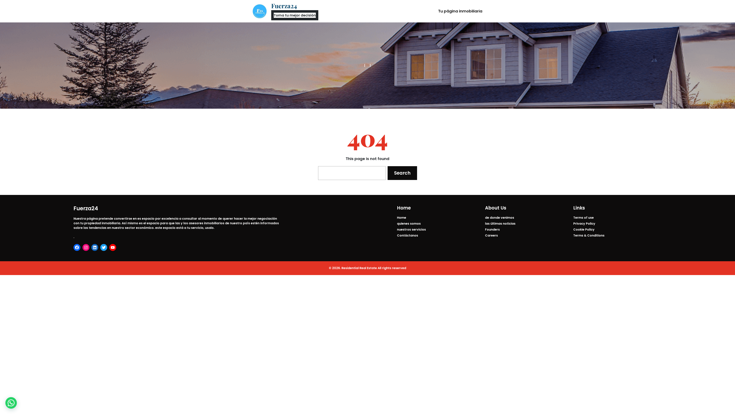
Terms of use (583, 217)
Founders (492, 229)
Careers (491, 235)
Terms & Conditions (588, 235)
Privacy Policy (584, 223)
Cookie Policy (584, 229)
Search (402, 173)
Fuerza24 (284, 6)
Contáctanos (407, 235)
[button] (11, 403)
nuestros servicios (411, 229)
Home (401, 217)
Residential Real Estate (359, 268)
